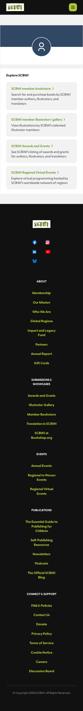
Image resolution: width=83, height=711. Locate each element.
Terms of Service (41, 643)
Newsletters (41, 554)
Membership (41, 293)
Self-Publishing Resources (42, 542)
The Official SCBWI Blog (41, 575)
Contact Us (41, 615)
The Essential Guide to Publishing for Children (41, 526)
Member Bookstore (41, 414)
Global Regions (41, 321)
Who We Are (41, 312)
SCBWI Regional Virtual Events (33, 172)
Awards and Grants (41, 395)
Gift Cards (41, 363)
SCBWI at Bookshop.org (41, 435)
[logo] (15, 7)
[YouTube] (48, 251)
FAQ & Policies (41, 605)
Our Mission (41, 302)
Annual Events (41, 466)
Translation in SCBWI (42, 424)
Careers (41, 662)
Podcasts (41, 563)
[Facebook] (35, 242)
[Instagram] (48, 242)
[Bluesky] (35, 261)
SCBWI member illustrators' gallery (36, 119)
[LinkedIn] (35, 252)
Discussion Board (41, 671)
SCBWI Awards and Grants (30, 146)
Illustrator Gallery (41, 405)
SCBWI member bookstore (31, 89)
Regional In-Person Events (41, 477)
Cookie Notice (41, 652)
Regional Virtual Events (41, 491)
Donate (41, 624)
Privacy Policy (41, 634)
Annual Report (41, 354)
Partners (41, 344)
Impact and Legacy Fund (41, 332)
